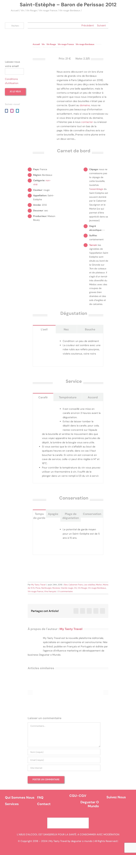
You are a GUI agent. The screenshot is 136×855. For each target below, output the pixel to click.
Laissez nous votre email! (12, 64)
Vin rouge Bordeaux (69, 10)
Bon (66, 584)
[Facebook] (6, 111)
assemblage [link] (96, 189)
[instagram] (121, 807)
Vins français (50, 591)
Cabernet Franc (75, 584)
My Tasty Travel (38, 584)
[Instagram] (11, 111)
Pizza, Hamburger (43, 588)
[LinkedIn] (17, 111)
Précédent (87, 25)
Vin (22, 10)
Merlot (99, 584)
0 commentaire (65, 591)
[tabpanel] (68, 350)
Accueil (15, 10)
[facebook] (111, 807)
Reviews (56, 588)
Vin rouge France (48, 10)
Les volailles (89, 584)
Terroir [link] (93, 245)
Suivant (101, 25)
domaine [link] (85, 105)
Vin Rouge (31, 10)
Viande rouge (67, 588)
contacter (87, 122)
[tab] (44, 329)
